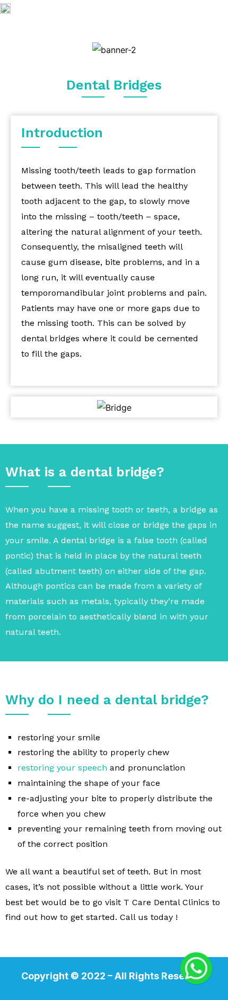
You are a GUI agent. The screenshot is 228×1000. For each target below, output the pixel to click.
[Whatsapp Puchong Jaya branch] (196, 968)
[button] (208, 22)
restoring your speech (62, 768)
